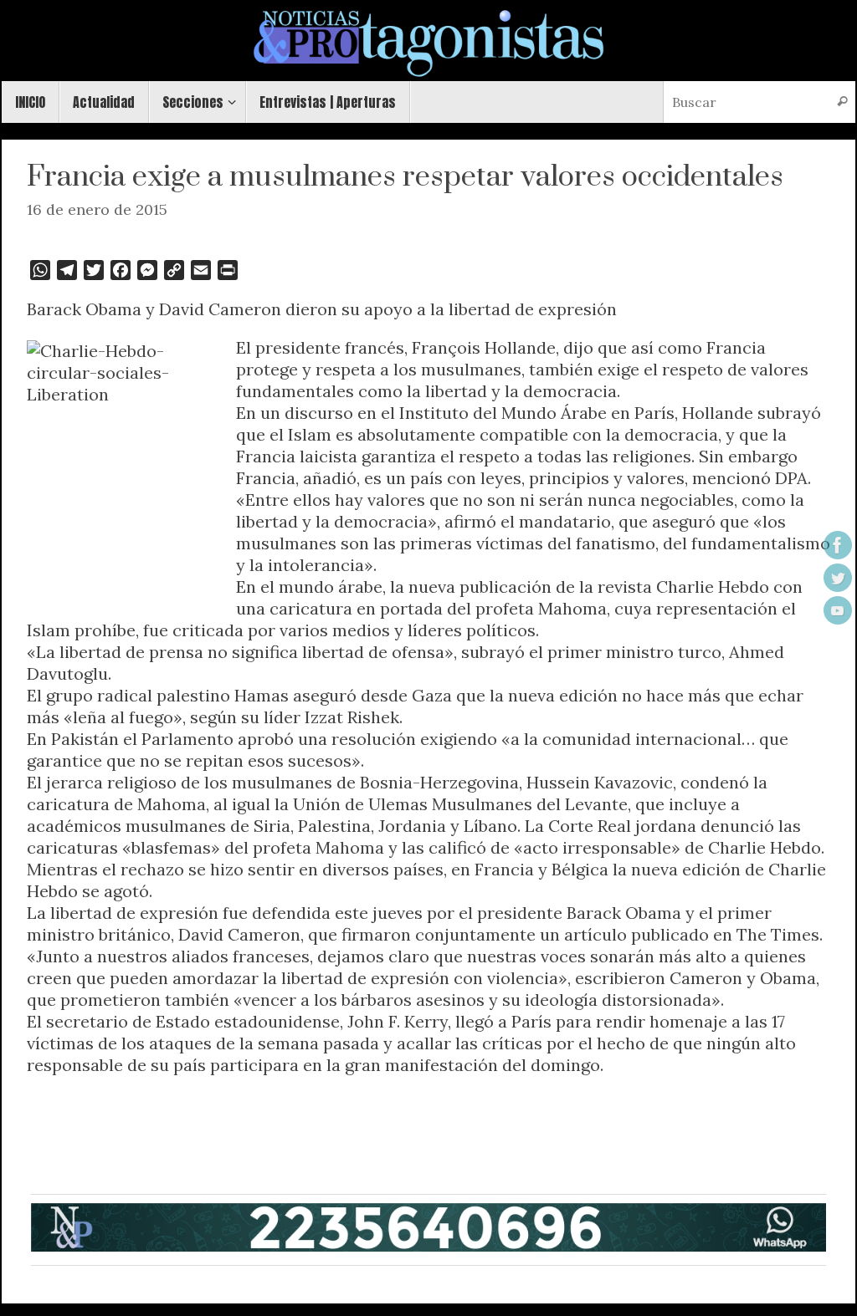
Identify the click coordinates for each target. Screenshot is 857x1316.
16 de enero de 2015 (97, 209)
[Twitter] (838, 578)
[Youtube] (838, 610)
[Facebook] (838, 545)
